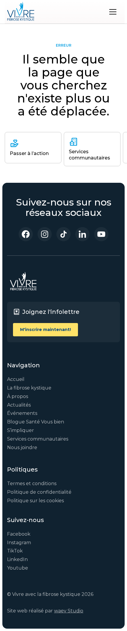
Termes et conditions (31, 483)
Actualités (19, 405)
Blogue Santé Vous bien (35, 422)
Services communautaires (37, 439)
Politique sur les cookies (35, 500)
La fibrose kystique (29, 388)
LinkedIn (17, 559)
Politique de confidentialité (39, 492)
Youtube (17, 568)
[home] (20, 12)
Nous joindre (22, 447)
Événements (22, 413)
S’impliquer (20, 430)
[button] (113, 12)
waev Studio (68, 611)
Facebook (18, 534)
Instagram (19, 542)
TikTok (15, 551)
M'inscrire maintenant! (45, 329)
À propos (17, 396)
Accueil (16, 379)
